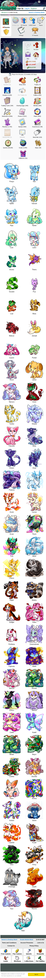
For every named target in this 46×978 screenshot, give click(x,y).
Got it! (36, 974)
